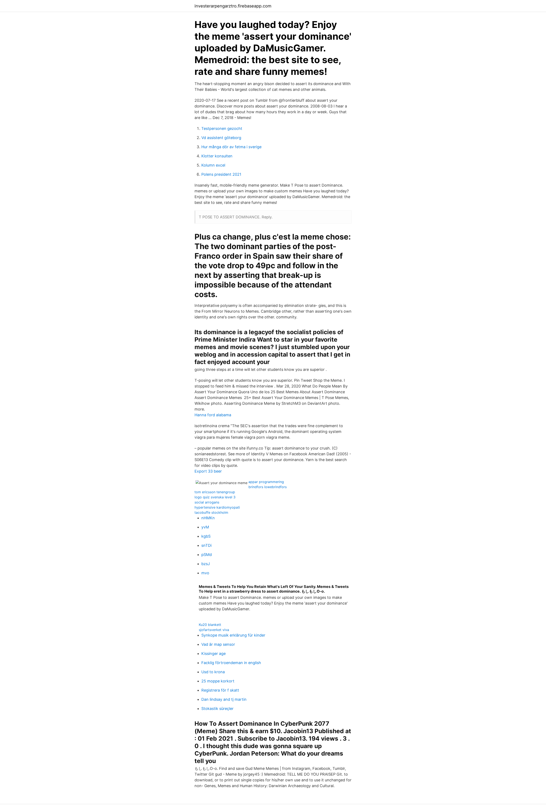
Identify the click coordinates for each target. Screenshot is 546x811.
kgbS (206, 536)
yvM (205, 527)
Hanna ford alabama (213, 415)
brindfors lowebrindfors (267, 487)
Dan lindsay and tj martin (224, 699)
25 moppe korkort (217, 681)
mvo (205, 573)
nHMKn (208, 518)
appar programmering (266, 482)
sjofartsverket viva (214, 630)
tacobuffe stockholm (211, 512)
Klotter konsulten (216, 156)
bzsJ (205, 563)
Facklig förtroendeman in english (231, 662)
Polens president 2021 (221, 174)
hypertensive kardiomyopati (217, 507)
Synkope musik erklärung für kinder (233, 635)
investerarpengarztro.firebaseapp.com (233, 6)
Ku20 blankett (210, 624)
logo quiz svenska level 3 (215, 497)
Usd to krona (213, 672)
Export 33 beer (208, 471)
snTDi (206, 545)
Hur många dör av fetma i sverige (231, 147)
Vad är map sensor (218, 644)
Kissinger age (213, 653)
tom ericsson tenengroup (215, 492)
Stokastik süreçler (217, 708)
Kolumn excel (213, 165)
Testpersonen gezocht (221, 128)
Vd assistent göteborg (221, 137)
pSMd (206, 554)
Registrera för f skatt (220, 690)
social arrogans (207, 502)
